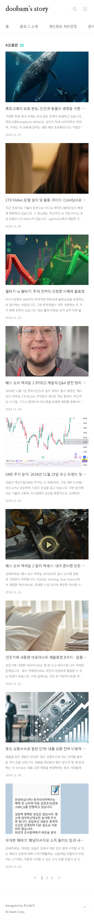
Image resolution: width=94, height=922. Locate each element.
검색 (74, 9)
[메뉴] (85, 8)
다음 (59, 877)
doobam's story (27, 9)
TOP (85, 907)
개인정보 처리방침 (63, 26)
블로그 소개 (29, 26)
